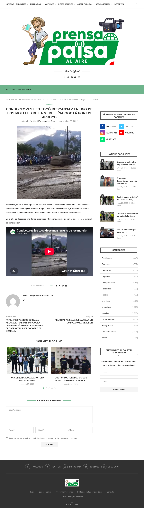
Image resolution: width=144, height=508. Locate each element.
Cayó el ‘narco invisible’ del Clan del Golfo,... (127, 198)
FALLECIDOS (35, 4)
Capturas (120, 264)
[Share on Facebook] (56, 286)
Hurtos (120, 295)
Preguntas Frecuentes (64, 492)
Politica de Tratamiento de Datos (89, 492)
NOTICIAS (16, 99)
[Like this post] (53, 286)
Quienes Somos (45, 492)
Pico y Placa (120, 325)
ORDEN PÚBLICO (84, 4)
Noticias (10, 4)
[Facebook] (64, 77)
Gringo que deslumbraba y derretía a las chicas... (127, 180)
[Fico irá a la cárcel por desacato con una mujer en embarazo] (107, 233)
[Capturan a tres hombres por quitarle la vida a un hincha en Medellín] (107, 217)
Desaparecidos (120, 282)
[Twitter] (68, 77)
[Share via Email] (66, 286)
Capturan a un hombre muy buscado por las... (127, 163)
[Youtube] (75, 77)
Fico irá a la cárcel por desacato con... (126, 231)
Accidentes (120, 258)
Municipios (21, 4)
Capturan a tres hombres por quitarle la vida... (127, 214)
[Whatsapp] (79, 77)
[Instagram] (72, 77)
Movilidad (120, 301)
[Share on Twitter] (59, 286)
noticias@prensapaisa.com (42, 121)
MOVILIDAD (49, 4)
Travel (120, 338)
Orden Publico (120, 319)
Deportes (119, 4)
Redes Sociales (65, 4)
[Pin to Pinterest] (63, 286)
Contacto (110, 492)
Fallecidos (120, 289)
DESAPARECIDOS (103, 4)
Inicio (8, 99)
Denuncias (120, 270)
